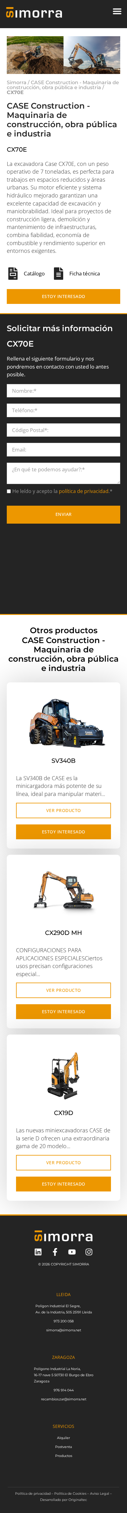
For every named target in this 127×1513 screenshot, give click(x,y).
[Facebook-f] (55, 1290)
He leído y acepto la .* (62, 529)
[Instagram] (89, 1290)
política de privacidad (83, 529)
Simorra (17, 120)
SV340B (63, 798)
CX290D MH (63, 970)
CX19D (63, 1150)
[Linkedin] (38, 1290)
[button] (117, 11)
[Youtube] (72, 1290)
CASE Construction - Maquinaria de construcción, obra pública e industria (63, 122)
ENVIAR (63, 552)
